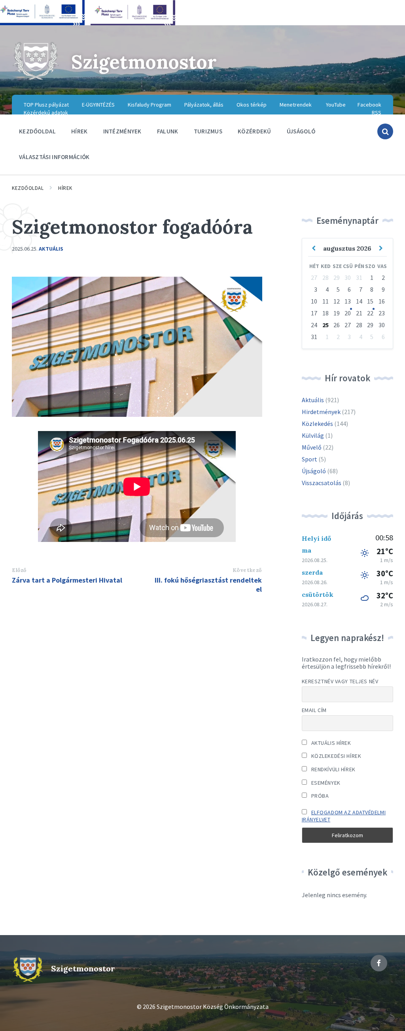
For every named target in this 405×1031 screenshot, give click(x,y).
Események (325, 782)
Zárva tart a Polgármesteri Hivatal (67, 580)
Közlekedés (317, 423)
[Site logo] (35, 79)
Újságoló (314, 471)
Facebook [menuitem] (369, 104)
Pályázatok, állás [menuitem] (203, 104)
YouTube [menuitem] (336, 104)
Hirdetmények (321, 412)
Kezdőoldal (28, 188)
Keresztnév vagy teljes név (340, 681)
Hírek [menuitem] (79, 131)
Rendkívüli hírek (333, 769)
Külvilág (313, 435)
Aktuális (51, 248)
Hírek (65, 188)
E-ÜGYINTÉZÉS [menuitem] (98, 104)
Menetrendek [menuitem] (296, 104)
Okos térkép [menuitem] (252, 104)
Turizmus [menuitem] (208, 131)
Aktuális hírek (330, 742)
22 (370, 313)
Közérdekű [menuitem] (254, 131)
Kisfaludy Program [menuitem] (149, 104)
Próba (319, 795)
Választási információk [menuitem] (54, 157)
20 (347, 313)
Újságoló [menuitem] (301, 131)
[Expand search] (385, 131)
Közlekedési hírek (335, 755)
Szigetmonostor (144, 62)
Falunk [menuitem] (167, 131)
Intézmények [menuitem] (122, 131)
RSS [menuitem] (376, 112)
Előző (19, 570)
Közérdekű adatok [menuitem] (46, 112)
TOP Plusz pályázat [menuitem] (46, 104)
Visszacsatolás (321, 483)
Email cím (314, 710)
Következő (247, 570)
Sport (309, 459)
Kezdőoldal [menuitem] (37, 131)
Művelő (312, 447)
